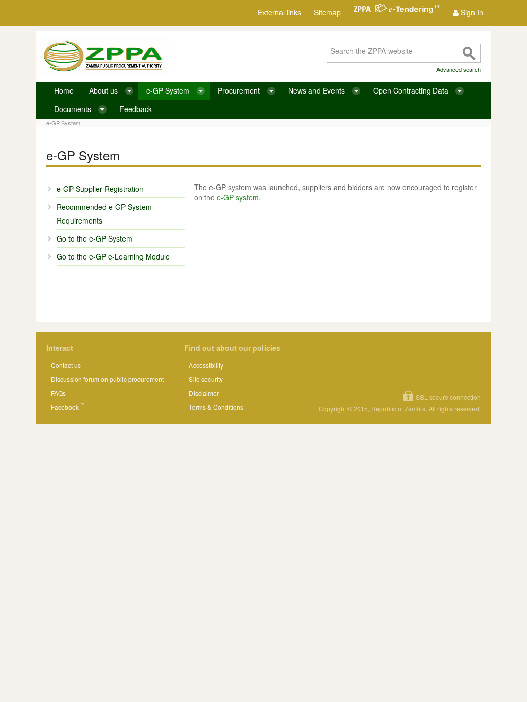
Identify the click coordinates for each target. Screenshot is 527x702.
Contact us (66, 365)
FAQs (58, 393)
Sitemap (327, 12)
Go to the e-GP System (94, 238)
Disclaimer (204, 393)
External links (279, 12)
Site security (206, 379)
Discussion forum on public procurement (107, 379)
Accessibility (206, 365)
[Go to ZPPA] (102, 56)
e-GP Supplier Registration (100, 188)
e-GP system (238, 197)
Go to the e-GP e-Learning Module (113, 256)
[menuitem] (468, 12)
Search (470, 53)
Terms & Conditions (216, 406)
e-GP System (63, 123)
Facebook (65, 406)
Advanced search (458, 69)
